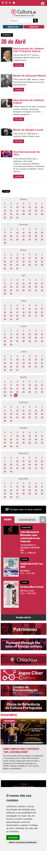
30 (11, 217)
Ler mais (18, 65)
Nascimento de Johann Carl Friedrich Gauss (28, 50)
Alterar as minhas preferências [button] (22, 842)
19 (30, 210)
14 (42, 207)
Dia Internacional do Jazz (26, 153)
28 (42, 214)
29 (5, 217)
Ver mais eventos (23, 617)
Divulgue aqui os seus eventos (25, 509)
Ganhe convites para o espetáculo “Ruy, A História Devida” (21, 750)
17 (17, 210)
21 (42, 210)
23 (11, 214)
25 (23, 214)
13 (36, 207)
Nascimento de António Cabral (28, 101)
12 (30, 207)
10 (17, 207)
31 (17, 217)
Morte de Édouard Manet (29, 75)
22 (5, 214)
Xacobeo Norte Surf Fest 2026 (31, 565)
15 (5, 210)
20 (36, 210)
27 (36, 214)
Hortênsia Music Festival (31, 586)
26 (30, 214)
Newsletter (34, 26)
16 (11, 210)
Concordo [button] (12, 837)
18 (23, 210)
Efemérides (6, 35)
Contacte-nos (13, 26)
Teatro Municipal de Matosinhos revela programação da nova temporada (30, 536)
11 (23, 207)
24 (17, 214)
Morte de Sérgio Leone (28, 129)
